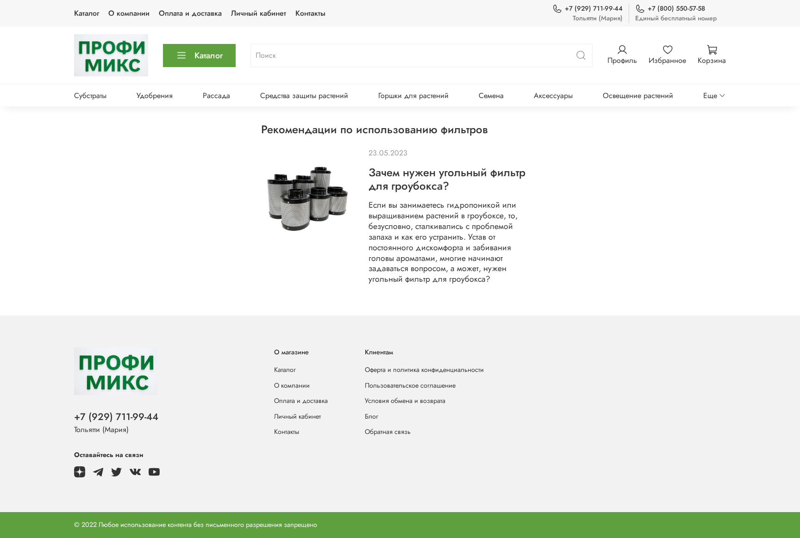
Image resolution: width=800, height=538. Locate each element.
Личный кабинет (258, 13)
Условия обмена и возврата (405, 400)
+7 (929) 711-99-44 (594, 8)
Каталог (86, 13)
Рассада (216, 95)
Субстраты (90, 95)
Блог (371, 416)
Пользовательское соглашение (410, 385)
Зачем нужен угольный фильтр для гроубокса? (447, 179)
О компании (129, 13)
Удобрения (155, 95)
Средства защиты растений (304, 95)
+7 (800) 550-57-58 (676, 8)
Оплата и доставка (190, 13)
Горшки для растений (413, 95)
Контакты (310, 13)
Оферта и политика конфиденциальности (424, 369)
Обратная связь (388, 431)
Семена (491, 95)
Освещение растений (638, 95)
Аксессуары (553, 95)
